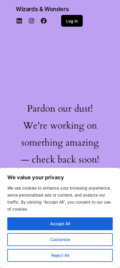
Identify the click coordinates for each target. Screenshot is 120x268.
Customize (60, 239)
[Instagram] (31, 20)
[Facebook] (43, 20)
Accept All (60, 223)
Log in (72, 20)
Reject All (60, 255)
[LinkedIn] (19, 20)
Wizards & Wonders (42, 9)
